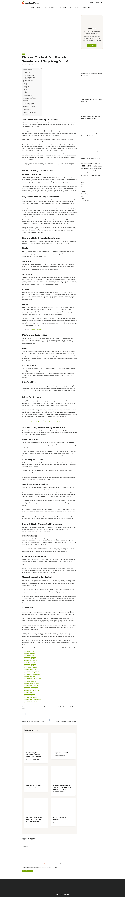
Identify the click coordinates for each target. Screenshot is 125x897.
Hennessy (82, 170)
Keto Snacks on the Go (29, 662)
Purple (99, 175)
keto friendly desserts (38, 422)
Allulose (26, 88)
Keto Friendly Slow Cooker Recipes (32, 699)
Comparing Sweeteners (28, 91)
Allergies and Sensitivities (30, 111)
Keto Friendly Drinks (29, 655)
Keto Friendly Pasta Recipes (31, 687)
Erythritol (26, 85)
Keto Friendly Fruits (29, 652)
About (91, 2)
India (83, 189)
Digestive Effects (28, 95)
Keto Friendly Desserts (29, 653)
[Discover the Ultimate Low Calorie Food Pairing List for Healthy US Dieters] (90, 109)
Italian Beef (90, 170)
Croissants (88, 163)
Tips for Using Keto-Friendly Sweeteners (29, 99)
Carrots (82, 161)
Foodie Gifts (86, 165)
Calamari (90, 160)
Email (43, 864)
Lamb (97, 170)
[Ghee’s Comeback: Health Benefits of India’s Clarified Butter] (87, 62)
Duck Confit (92, 163)
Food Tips (95, 166)
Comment (25, 846)
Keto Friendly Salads (29, 666)
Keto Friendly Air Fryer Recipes (31, 685)
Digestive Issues (28, 109)
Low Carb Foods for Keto (30, 697)
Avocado (92, 158)
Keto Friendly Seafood (29, 692)
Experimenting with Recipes (30, 105)
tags (86, 177)
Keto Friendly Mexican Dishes (31, 689)
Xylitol (26, 89)
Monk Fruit (27, 86)
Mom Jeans (83, 175)
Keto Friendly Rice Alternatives (31, 701)
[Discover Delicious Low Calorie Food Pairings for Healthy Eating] (90, 126)
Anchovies (89, 158)
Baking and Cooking (29, 97)
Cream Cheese (83, 163)
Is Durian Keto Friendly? (34, 785)
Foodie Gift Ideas (88, 7)
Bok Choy (86, 160)
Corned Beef (90, 161)
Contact (97, 2)
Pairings (77, 7)
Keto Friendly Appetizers (30, 664)
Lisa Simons (25, 64)
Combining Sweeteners (29, 103)
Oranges (86, 175)
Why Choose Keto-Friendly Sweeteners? (30, 78)
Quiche (82, 177)
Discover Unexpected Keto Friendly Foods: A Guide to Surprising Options (62, 787)
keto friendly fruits (28, 422)
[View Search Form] (102, 3)
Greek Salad (100, 166)
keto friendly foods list (61, 422)
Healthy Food (97, 168)
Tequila (89, 177)
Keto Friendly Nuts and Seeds (31, 683)
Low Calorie (94, 173)
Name (24, 864)
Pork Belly (95, 175)
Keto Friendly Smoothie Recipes (32, 674)
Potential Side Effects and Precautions (29, 107)
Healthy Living (61, 7)
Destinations (84, 187)
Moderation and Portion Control (31, 112)
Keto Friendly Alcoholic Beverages (32, 678)
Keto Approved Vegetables (30, 667)
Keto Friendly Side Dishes (30, 660)
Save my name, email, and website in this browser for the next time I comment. (40, 867)
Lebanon (88, 173)
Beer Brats (98, 158)
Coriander (85, 161)
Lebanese (83, 173)
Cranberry (97, 161)
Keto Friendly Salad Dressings (31, 659)
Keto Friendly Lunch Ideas (30, 680)
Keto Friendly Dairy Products (31, 703)
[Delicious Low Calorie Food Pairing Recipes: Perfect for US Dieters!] (90, 143)
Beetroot (82, 160)
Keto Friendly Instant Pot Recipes (32, 690)
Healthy (83, 169)
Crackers (93, 161)
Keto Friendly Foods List (30, 657)
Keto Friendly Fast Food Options (32, 671)
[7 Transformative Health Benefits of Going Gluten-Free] (90, 88)
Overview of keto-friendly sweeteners (30, 71)
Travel (92, 177)
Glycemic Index (28, 94)
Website (62, 864)
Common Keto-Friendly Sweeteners (28, 81)
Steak (84, 177)
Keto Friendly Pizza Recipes (31, 696)
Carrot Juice (98, 160)
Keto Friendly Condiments (30, 669)
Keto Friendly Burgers (29, 676)
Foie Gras (98, 163)
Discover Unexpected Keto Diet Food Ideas (66, 720)
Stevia (26, 83)
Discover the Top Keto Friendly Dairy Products (33, 720)
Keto (70, 7)
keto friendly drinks (49, 422)
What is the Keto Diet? (29, 75)
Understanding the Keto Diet (29, 74)
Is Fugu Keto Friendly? (60, 753)
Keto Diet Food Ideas (29, 694)
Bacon (95, 158)
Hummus (86, 170)
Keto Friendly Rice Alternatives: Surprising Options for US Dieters (34, 755)
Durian (95, 163)
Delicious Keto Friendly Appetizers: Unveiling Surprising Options (34, 819)
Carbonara (94, 160)
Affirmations (83, 158)
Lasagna (100, 170)
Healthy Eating (89, 168)
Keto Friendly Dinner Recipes (31, 673)
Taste (26, 92)
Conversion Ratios (28, 102)
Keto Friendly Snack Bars (30, 682)
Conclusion (25, 114)
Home (32, 7)
